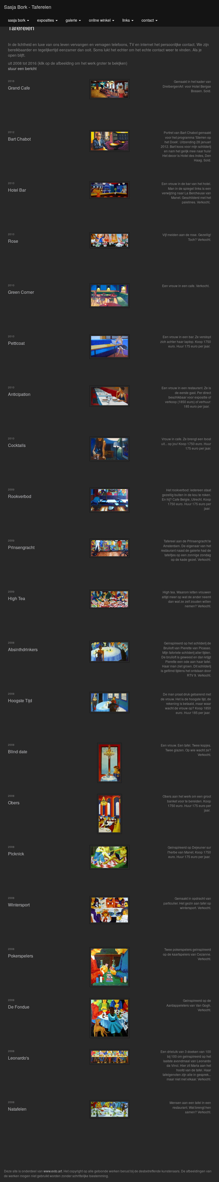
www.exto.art (53, 1171)
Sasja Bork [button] (17, 20)
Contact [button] (148, 20)
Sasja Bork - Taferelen (27, 6)
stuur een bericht (22, 68)
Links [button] (126, 20)
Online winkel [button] (100, 20)
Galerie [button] (72, 20)
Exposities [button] (46, 20)
